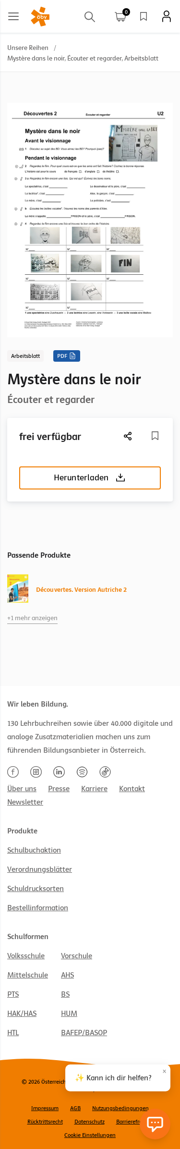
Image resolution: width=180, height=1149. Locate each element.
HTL (13, 1032)
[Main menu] (13, 16)
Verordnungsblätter (39, 869)
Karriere (94, 788)
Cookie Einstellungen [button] (90, 1135)
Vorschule (76, 956)
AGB (75, 1108)
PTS (13, 994)
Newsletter (25, 802)
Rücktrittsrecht (45, 1121)
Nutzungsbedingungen (120, 1108)
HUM (69, 1013)
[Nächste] (128, 436)
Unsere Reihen (27, 48)
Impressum (45, 1108)
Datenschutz (89, 1121)
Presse (59, 788)
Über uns (21, 788)
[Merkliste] (143, 16)
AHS (67, 975)
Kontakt (132, 788)
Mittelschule (27, 975)
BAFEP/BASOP (84, 1032)
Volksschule (26, 956)
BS (65, 994)
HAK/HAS (21, 1013)
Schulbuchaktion (34, 850)
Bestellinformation (37, 908)
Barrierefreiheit (134, 1121)
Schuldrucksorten (35, 888)
